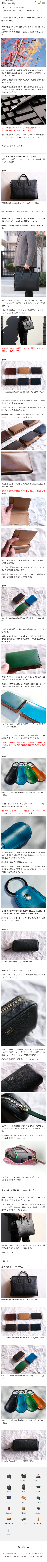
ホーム (5, 8)
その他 (9, 1534)
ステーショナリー (23, 1524)
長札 (23, 1502)
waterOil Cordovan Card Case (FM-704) (17, 617)
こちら (11, 920)
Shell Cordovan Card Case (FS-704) (15, 391)
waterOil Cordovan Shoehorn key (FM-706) (18, 792)
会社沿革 (24, 1556)
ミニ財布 (9, 1513)
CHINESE (31, 1556)
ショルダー (23, 1481)
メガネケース (8, 1524)
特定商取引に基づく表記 (9, 1553)
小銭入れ (23, 1513)
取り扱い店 (8, 1556)
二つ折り (38, 1502)
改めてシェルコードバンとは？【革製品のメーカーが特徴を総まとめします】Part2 (23, 575)
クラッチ (9, 1502)
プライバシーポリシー (25, 1553)
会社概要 (16, 1556)
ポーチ (38, 1491)
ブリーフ (8, 1481)
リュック (23, 1491)
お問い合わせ (37, 1553)
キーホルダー (38, 1524)
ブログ (11, 8)
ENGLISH (39, 1556)
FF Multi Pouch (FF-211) (11, 961)
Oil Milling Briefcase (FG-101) (13, 202)
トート (9, 1491)
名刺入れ (38, 1513)
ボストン (38, 1481)
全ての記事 (19, 8)
